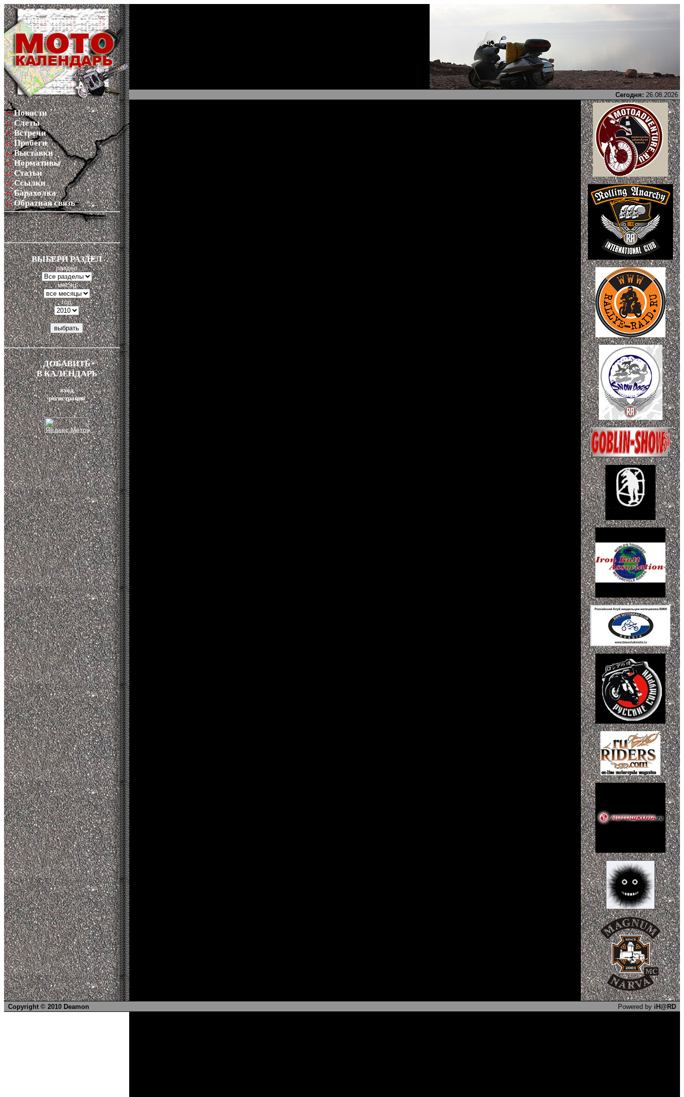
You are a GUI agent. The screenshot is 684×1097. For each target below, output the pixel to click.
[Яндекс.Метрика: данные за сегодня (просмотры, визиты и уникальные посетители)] (67, 425)
